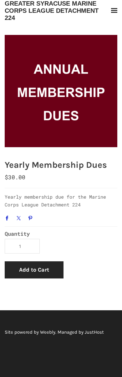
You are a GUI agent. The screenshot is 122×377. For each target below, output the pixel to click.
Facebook (8, 218)
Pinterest (31, 218)
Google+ (43, 217)
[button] (34, 270)
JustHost (94, 332)
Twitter (20, 218)
